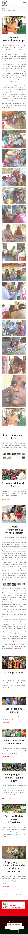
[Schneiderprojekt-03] (14, 733)
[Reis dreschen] (18, 454)
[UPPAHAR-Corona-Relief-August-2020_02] (14, 808)
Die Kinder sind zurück (14, 710)
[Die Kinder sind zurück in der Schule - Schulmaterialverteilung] (14, 701)
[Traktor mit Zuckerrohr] (9, 454)
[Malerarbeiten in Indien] (9, 457)
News (3, 8)
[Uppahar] (11, 3)
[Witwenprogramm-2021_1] (14, 662)
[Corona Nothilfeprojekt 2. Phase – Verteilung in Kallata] (18, 584)
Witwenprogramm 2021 (14, 674)
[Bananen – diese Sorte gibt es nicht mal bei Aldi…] (18, 457)
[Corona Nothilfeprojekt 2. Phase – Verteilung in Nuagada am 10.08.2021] (14, 584)
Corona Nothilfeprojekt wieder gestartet (14, 529)
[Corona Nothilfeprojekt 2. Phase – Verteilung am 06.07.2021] (9, 584)
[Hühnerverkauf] (14, 454)
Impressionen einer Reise (14, 436)
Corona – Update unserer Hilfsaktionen (14, 819)
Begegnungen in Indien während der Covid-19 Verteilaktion (14, 867)
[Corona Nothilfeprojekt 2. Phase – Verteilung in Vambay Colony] (4, 584)
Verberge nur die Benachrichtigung (14, 927)
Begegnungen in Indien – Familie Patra (14, 777)
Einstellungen (14, 931)
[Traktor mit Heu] (14, 457)
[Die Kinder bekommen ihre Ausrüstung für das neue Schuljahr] (14, 474)
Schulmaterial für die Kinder (14, 484)
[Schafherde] (4, 454)
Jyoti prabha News (18, 641)
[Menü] (24, 3)
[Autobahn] (23, 454)
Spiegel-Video (17, 648)
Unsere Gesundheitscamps (14, 39)
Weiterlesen (5, 499)
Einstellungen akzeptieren (14, 924)
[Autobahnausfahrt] (4, 457)
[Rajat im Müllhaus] (14, 767)
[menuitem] (24, 3)
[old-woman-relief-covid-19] (14, 852)
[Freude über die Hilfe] (14, 25)
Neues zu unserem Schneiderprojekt (14, 742)
